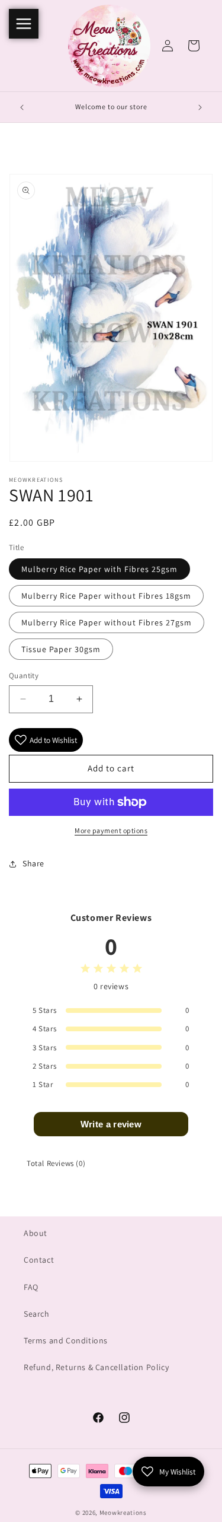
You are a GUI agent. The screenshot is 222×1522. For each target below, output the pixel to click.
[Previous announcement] (22, 107)
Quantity (23, 676)
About (35, 1233)
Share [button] (33, 863)
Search (37, 1313)
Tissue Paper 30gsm (61, 649)
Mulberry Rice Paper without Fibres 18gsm (106, 595)
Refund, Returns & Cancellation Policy (96, 1367)
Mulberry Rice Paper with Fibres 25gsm (99, 569)
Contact (39, 1259)
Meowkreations (123, 1512)
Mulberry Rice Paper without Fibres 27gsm (106, 622)
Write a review (111, 1124)
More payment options (111, 830)
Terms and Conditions (66, 1340)
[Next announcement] (200, 107)
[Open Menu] (23, 24)
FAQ (31, 1287)
